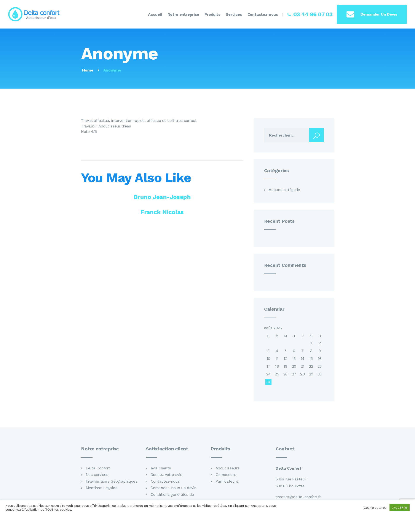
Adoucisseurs (227, 468)
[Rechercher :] (294, 135)
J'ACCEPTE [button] (399, 507)
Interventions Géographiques (111, 481)
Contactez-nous (165, 481)
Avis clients (161, 468)
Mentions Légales (101, 487)
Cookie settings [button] (375, 508)
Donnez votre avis (166, 474)
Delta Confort (98, 468)
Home (87, 70)
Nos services (97, 474)
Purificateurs (226, 481)
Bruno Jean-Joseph (162, 196)
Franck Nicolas (162, 212)
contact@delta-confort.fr (298, 496)
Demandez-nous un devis (173, 487)
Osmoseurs (225, 474)
